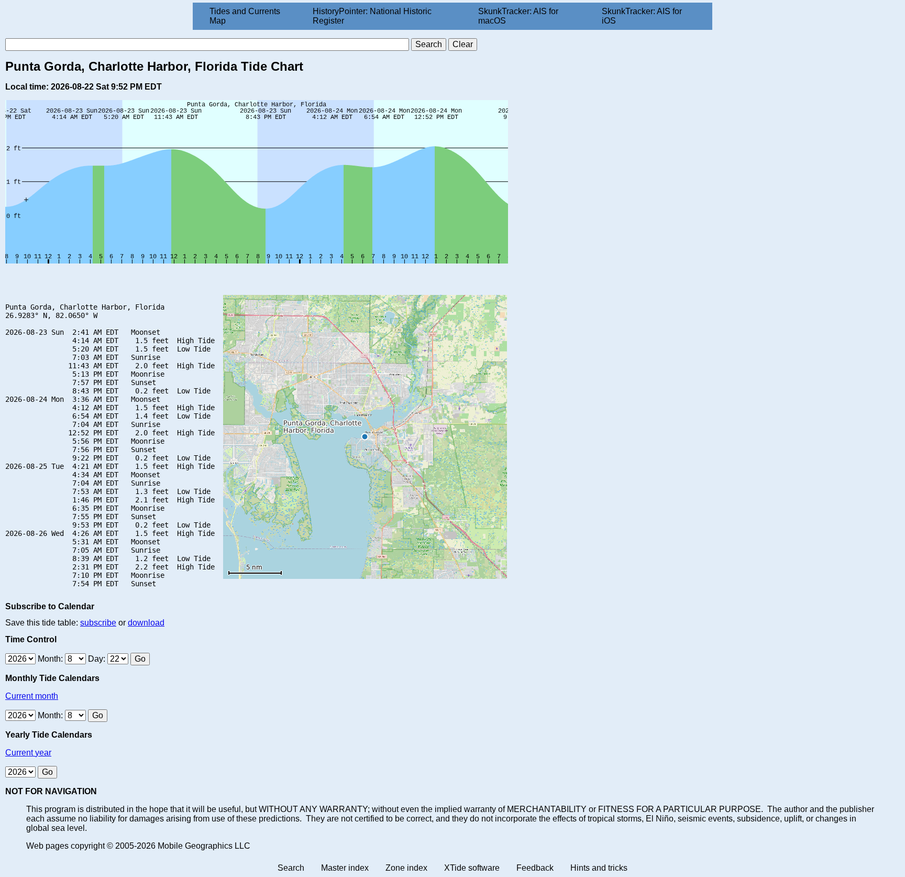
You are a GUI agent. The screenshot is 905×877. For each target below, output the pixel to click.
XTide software (472, 867)
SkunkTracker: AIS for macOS (518, 16)
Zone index (406, 867)
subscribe (98, 622)
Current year (28, 752)
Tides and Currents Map (244, 16)
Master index (345, 867)
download (146, 622)
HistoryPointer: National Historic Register (372, 16)
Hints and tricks (598, 867)
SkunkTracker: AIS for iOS (642, 16)
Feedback (535, 867)
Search (291, 867)
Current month (31, 696)
